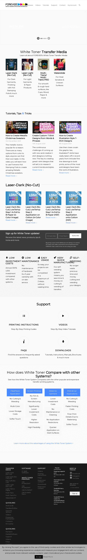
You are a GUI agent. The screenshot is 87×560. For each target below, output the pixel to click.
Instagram (76, 476)
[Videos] (63, 316)
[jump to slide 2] (43, 38)
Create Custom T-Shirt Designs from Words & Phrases (43, 138)
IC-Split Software (25, 472)
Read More (48, 557)
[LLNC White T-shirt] (27, 64)
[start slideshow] (38, 38)
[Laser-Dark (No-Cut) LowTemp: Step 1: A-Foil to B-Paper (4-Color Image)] (13, 198)
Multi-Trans (9, 493)
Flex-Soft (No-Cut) (11, 481)
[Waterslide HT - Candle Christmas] (59, 64)
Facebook (76, 474)
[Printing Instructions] (24, 316)
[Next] (78, 142)
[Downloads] (63, 341)
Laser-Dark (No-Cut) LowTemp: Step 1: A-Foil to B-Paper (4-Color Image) (13, 212)
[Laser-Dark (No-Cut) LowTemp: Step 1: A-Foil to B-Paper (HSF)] (53, 198)
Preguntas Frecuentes (10, 518)
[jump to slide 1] (41, 38)
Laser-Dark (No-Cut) (10, 473)
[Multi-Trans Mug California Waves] (43, 64)
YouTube (75, 478)
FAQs (24, 350)
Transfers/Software (11, 508)
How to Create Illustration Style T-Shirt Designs (68, 138)
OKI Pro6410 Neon (26, 493)
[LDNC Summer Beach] (11, 64)
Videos (63, 324)
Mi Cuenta (9, 524)
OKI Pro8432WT (26, 482)
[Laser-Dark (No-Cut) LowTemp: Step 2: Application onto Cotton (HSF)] (73, 198)
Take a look (55, 246)
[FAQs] (24, 341)
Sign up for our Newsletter (74, 484)
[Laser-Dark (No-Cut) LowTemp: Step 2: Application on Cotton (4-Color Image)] (33, 198)
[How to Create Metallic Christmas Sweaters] (17, 127)
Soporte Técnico (9, 511)
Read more (10, 176)
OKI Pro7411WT (27, 490)
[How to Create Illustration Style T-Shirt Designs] (70, 127)
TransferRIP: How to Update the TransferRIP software (59, 498)
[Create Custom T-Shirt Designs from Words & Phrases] (43, 127)
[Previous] (9, 142)
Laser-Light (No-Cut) (10, 485)
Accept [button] (38, 557)
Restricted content (41, 481)
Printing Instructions (24, 324)
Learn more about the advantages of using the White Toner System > (43, 443)
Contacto (9, 521)
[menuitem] (17, 5)
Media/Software (11, 534)
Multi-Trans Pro (11, 495)
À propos (9, 532)
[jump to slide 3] (44, 38)
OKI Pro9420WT (26, 486)
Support (9, 537)
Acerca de (9, 505)
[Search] (79, 5)
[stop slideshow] (48, 38)
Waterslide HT (11, 498)
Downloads (63, 350)
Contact (9, 544)
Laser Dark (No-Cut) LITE (11, 477)
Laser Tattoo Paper (10, 489)
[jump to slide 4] (46, 38)
